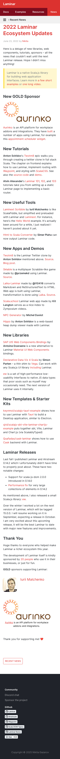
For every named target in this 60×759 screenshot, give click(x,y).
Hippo (7, 321)
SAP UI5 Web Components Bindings (25, 342)
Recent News (13, 661)
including (35, 367)
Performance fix (18, 485)
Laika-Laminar (11, 283)
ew (5, 373)
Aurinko (7, 127)
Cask (6, 442)
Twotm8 (29, 155)
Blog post (9, 263)
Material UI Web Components (31, 349)
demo (38, 174)
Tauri (31, 414)
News (54, 11)
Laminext (30, 217)
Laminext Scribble (14, 209)
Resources (38, 11)
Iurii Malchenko (32, 579)
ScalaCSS (42, 171)
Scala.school (10, 301)
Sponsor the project (16, 700)
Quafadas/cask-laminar (17, 438)
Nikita (25, 41)
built (50, 131)
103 (54, 181)
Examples (20, 11)
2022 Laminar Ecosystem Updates (27, 30)
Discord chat (12, 694)
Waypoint (9, 171)
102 (43, 181)
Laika (42, 294)
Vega (34, 363)
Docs (6, 11)
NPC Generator (12, 315)
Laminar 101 (32, 181)
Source (49, 259)
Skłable (7, 269)
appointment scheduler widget (26, 138)
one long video (32, 84)
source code (21, 174)
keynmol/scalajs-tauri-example (21, 410)
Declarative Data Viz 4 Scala (20, 359)
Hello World (23, 220)
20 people (27, 559)
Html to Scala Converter (18, 234)
